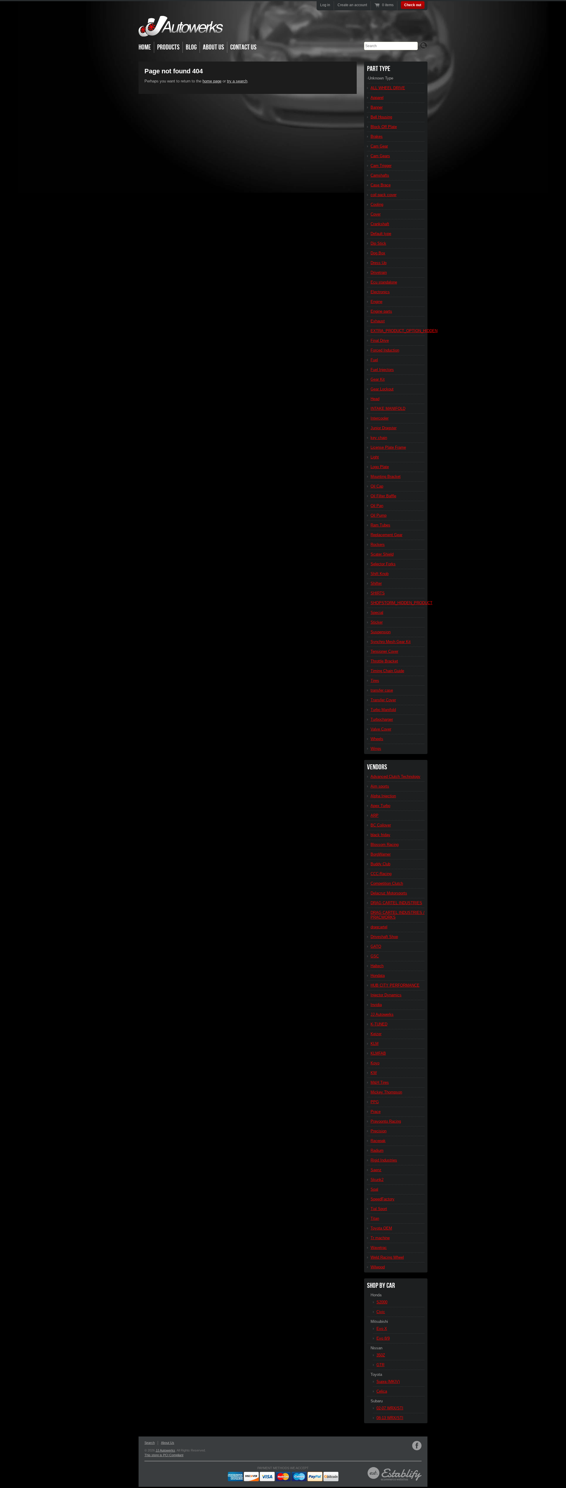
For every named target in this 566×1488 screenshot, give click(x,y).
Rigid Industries (384, 1160)
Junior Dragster (383, 428)
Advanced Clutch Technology (395, 776)
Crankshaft (380, 224)
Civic (380, 1312)
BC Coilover (381, 825)
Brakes (377, 136)
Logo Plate (380, 467)
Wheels (377, 739)
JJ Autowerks (382, 1014)
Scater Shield (382, 554)
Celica (381, 1391)
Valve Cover (381, 729)
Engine (376, 301)
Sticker (377, 622)
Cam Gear (379, 146)
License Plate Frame (388, 447)
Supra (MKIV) (388, 1381)
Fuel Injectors (382, 369)
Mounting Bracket (386, 476)
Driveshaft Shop (384, 936)
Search (149, 1442)
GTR (380, 1365)
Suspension (381, 632)
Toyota (376, 1374)
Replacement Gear (386, 535)
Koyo (375, 1063)
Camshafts (380, 175)
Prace (376, 1111)
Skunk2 (377, 1179)
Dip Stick (378, 243)
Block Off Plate (384, 127)
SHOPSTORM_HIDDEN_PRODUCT (397, 603)
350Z (380, 1355)
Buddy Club (380, 864)
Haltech (377, 966)
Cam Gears (380, 156)
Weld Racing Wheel (387, 1257)
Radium (377, 1150)
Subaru (377, 1401)
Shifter (376, 583)
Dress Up (378, 263)
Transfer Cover (383, 700)
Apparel (377, 97)
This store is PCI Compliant (163, 1455)
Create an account (352, 5)
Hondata (378, 975)
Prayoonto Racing (386, 1121)
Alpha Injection (383, 796)
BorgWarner (381, 854)
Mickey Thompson (386, 1092)
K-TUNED (379, 1024)
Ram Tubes (380, 525)
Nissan (376, 1348)
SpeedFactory (382, 1199)
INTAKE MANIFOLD (388, 408)
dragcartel (379, 927)
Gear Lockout (382, 389)
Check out (412, 5)
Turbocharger (382, 719)
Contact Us (243, 47)
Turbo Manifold (383, 709)
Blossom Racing (385, 844)
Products (168, 47)
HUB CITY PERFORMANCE (395, 985)
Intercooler (380, 418)
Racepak (378, 1141)
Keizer (376, 1034)
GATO (376, 946)
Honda (376, 1295)
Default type (381, 233)
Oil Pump (378, 515)
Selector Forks (383, 564)
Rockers (378, 544)
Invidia (376, 1005)
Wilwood (378, 1267)
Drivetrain (379, 272)
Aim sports (380, 786)
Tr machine (380, 1238)
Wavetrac (379, 1247)
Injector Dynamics (386, 995)
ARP (375, 815)
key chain (379, 437)
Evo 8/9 (383, 1338)
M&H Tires (380, 1082)
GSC (375, 956)
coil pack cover (383, 195)
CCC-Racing (381, 873)
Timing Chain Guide (387, 671)
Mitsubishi (379, 1321)
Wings (376, 748)
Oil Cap (377, 486)
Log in (325, 5)
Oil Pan (377, 505)
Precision (378, 1131)
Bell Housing (381, 117)
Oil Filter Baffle (383, 496)
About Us (213, 47)
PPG (375, 1102)
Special (377, 612)
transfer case (382, 690)
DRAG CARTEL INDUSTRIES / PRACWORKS (397, 914)
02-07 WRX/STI (389, 1408)
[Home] (181, 32)
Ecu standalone (384, 282)
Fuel (374, 360)
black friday (380, 835)
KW (374, 1073)
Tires (375, 680)
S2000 (381, 1302)
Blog (191, 47)
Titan (375, 1218)
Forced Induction (385, 350)
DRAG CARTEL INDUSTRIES (396, 903)
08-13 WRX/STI (389, 1418)
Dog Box (378, 253)
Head (375, 399)
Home (145, 47)
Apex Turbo (380, 805)
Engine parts (381, 311)
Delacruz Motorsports (389, 893)
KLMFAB (378, 1053)
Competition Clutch (387, 883)
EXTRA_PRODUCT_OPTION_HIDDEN (397, 331)
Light (375, 457)
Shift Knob (380, 573)
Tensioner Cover (384, 651)
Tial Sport (379, 1209)
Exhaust (378, 321)
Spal (374, 1189)
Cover (376, 214)
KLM (375, 1043)
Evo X (381, 1328)
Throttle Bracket (384, 661)
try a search (237, 81)
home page (212, 81)
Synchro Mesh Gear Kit (391, 641)
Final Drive (380, 340)
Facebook (417, 1445)
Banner (377, 107)
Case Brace (381, 185)
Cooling (377, 204)
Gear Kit (378, 379)
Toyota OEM (381, 1228)
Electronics (380, 292)
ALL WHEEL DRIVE (388, 88)
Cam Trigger (381, 165)
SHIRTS (378, 593)
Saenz (376, 1170)
